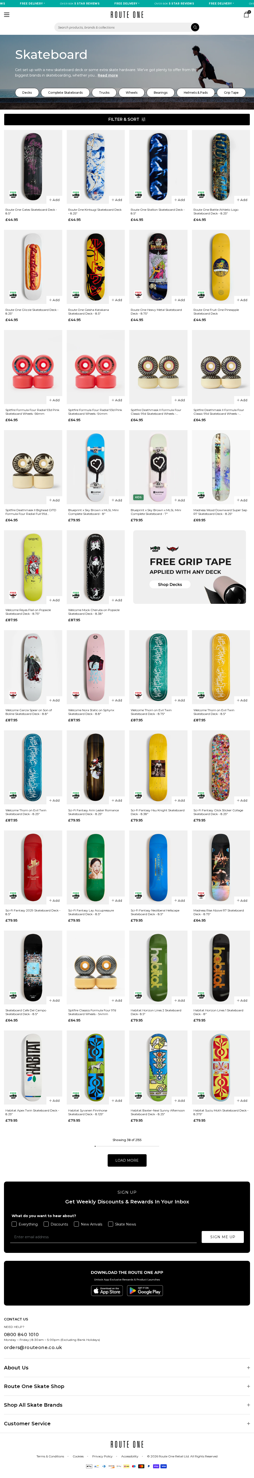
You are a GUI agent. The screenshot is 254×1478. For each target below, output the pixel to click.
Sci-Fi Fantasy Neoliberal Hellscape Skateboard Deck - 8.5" (155, 912)
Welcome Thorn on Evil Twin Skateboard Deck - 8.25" (25, 812)
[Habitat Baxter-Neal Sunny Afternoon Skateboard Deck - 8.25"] (158, 1067)
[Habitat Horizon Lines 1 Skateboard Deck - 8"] (221, 968)
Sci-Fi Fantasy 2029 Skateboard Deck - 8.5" (33, 912)
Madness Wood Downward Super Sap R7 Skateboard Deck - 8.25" (220, 512)
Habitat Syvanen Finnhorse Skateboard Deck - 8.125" (87, 1112)
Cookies (78, 1456)
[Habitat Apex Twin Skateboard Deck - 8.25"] (33, 1067)
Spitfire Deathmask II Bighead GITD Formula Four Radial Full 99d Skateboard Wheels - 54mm (30, 512)
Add (56, 200)
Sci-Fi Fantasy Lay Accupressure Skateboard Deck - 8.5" (91, 912)
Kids (138, 497)
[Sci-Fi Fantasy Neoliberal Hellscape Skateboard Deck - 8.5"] (158, 867)
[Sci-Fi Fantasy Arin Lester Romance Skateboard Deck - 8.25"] (96, 767)
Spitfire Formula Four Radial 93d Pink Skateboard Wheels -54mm (95, 411)
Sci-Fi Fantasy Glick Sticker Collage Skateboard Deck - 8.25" (218, 812)
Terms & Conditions (50, 1456)
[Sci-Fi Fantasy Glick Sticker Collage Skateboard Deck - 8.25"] (221, 767)
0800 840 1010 (21, 1335)
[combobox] (127, 27)
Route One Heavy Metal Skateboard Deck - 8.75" (156, 311)
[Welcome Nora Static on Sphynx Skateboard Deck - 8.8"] (96, 667)
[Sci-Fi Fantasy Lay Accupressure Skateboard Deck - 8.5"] (96, 867)
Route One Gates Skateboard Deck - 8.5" (31, 211)
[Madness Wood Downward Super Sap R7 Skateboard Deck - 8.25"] (221, 467)
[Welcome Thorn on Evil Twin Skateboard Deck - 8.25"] (33, 767)
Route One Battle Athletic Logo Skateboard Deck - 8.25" (215, 211)
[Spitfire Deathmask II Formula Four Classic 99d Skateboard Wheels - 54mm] (158, 367)
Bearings (160, 92)
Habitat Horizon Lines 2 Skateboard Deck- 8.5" (156, 1012)
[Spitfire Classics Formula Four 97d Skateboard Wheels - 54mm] (96, 968)
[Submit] (195, 27)
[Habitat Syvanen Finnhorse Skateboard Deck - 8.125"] (96, 1067)
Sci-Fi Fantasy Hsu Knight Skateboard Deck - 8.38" (158, 812)
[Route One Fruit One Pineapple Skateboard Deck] (221, 267)
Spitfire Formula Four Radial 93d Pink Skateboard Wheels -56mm (32, 411)
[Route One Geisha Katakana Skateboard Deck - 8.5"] (96, 267)
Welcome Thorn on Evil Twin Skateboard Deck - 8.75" (151, 712)
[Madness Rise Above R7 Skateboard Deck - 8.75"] (221, 867)
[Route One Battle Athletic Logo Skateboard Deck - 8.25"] (221, 167)
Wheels (131, 92)
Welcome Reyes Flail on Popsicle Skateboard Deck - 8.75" (28, 612)
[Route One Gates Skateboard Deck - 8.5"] (33, 167)
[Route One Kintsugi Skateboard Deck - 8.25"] (96, 167)
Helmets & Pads (196, 92)
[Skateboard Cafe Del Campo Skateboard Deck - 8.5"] (33, 968)
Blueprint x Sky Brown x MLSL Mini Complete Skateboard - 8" (93, 512)
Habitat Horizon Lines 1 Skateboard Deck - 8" (218, 1012)
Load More (127, 1160)
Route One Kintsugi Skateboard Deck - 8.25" (95, 211)
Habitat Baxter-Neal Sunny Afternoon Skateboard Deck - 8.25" (158, 1112)
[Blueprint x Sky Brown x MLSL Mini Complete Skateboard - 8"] (96, 467)
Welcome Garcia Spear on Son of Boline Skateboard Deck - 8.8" (28, 712)
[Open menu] (6, 14)
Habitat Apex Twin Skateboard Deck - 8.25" (32, 1112)
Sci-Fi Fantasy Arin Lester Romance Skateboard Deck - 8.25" (93, 812)
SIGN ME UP (222, 1237)
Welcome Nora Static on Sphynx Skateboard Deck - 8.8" (91, 712)
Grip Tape (231, 92)
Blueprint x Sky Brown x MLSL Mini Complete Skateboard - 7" (156, 512)
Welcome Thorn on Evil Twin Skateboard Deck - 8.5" (213, 712)
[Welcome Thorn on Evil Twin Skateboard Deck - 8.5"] (221, 667)
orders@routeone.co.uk (33, 1348)
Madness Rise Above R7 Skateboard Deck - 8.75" (218, 912)
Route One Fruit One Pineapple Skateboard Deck (216, 311)
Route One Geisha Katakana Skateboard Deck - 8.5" (88, 311)
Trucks (104, 92)
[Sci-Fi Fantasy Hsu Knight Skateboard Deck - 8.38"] (158, 767)
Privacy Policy (102, 1456)
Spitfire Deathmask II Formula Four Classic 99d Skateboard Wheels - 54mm (156, 411)
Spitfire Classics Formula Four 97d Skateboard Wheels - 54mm (92, 1012)
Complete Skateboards (65, 92)
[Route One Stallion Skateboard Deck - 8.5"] (158, 167)
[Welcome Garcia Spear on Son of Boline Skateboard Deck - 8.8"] (33, 667)
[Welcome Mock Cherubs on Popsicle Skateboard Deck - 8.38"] (96, 567)
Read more (108, 75)
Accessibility (129, 1456)
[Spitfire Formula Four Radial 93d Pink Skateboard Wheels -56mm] (33, 367)
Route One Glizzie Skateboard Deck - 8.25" (32, 311)
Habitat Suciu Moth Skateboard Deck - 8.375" (221, 1112)
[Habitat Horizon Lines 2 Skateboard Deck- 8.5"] (158, 968)
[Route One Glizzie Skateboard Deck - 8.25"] (33, 267)
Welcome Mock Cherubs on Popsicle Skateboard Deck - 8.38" (94, 612)
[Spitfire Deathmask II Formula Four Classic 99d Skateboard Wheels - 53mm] (221, 367)
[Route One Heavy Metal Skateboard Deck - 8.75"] (158, 267)
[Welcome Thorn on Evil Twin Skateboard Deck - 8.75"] (158, 667)
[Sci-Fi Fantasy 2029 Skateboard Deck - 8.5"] (33, 867)
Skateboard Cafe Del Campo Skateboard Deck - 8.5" (25, 1012)
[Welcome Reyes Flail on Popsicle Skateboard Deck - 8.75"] (33, 567)
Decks (27, 92)
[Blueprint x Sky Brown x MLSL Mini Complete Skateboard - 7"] (158, 467)
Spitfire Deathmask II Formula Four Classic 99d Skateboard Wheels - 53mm (218, 411)
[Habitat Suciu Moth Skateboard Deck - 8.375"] (221, 1067)
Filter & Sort (123, 119)
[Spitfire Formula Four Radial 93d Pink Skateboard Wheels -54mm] (96, 367)
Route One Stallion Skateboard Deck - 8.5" (158, 211)
